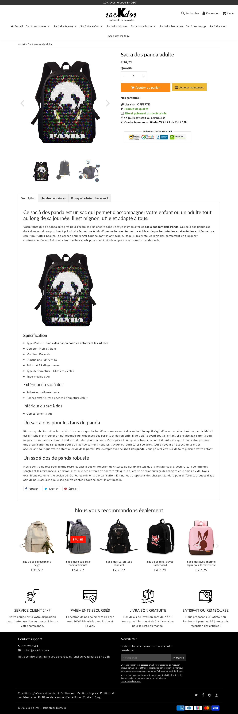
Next (108, 103)
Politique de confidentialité (170, 671)
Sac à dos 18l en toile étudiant (119, 563)
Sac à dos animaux (141, 26)
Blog (98, 697)
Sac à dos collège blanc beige (37, 563)
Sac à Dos (33, 707)
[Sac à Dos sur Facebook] (203, 695)
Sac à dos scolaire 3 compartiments (78, 563)
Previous (22, 103)
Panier (231, 13)
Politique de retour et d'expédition (59, 697)
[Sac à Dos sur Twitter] (197, 695)
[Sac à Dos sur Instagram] (216, 695)
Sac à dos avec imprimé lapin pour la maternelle (201, 563)
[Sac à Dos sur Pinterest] (210, 695)
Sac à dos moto (218, 26)
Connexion (212, 13)
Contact (88, 697)
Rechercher (192, 13)
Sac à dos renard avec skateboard (160, 563)
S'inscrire (178, 657)
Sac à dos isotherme (171, 26)
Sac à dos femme (63, 26)
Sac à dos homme (36, 26)
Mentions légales (87, 693)
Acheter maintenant (191, 87)
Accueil (18, 26)
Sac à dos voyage (196, 26)
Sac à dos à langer (117, 26)
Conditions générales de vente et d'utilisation (46, 693)
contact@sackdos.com (35, 650)
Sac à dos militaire (119, 35)
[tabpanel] (41, 171)
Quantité (127, 68)
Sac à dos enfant (89, 26)
